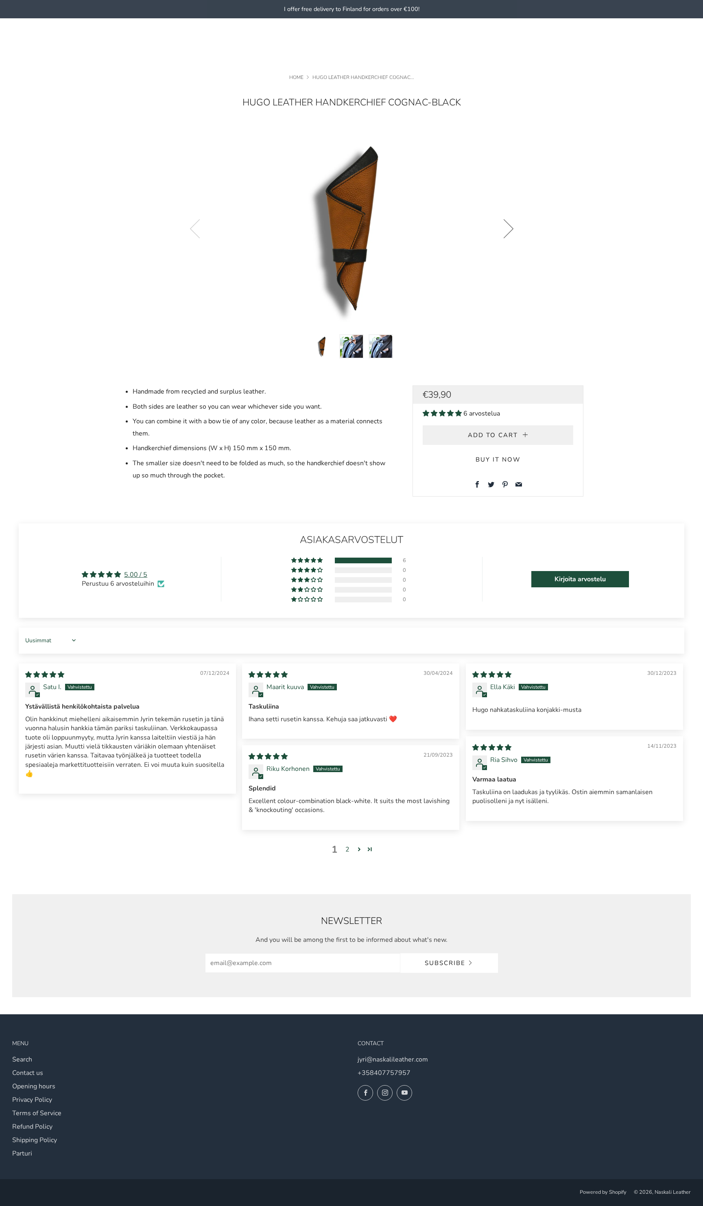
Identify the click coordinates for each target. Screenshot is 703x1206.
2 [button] (347, 849)
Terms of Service (36, 1113)
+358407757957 (384, 1072)
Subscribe (445, 963)
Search (22, 1059)
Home (296, 77)
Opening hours (33, 1086)
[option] (351, 228)
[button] (322, 346)
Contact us (27, 1072)
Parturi (22, 1153)
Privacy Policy (32, 1099)
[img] (44, 674)
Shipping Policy (34, 1140)
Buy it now (498, 459)
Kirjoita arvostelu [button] (580, 579)
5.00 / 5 (135, 574)
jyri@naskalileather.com (393, 1059)
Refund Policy (32, 1126)
